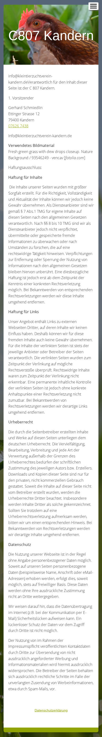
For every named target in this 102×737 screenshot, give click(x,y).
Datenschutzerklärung (51, 710)
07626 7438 (18, 125)
